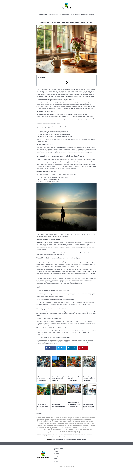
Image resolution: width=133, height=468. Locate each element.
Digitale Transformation (49, 419)
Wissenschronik (43, 14)
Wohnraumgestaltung (52, 436)
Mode (67, 14)
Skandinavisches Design (42, 432)
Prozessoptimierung (54, 429)
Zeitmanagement (64, 436)
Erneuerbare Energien (79, 421)
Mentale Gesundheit (59, 425)
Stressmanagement (84, 432)
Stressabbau (55, 432)
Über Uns (56, 460)
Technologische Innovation (43, 434)
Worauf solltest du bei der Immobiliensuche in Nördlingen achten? (74, 404)
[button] (94, 77)
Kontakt (67, 18)
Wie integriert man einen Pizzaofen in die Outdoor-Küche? (74, 378)
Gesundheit (57, 14)
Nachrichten (73, 14)
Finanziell (50, 14)
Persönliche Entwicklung (71, 427)
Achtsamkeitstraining (67, 417)
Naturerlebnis (59, 427)
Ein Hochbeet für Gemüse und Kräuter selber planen (42, 406)
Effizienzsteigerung (74, 419)
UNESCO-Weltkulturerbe (87, 434)
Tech (87, 14)
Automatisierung (78, 417)
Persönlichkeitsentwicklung (86, 427)
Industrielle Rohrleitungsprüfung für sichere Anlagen (43, 378)
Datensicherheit (87, 417)
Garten (56, 451)
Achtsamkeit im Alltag (52, 417)
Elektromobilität (86, 419)
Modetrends (69, 425)
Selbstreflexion (87, 429)
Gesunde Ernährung (45, 423)
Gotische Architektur (69, 423)
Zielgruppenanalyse (72, 436)
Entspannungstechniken (62, 421)
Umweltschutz (74, 434)
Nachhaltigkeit (48, 427)
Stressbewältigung (70, 431)
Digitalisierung (61, 419)
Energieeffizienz (43, 421)
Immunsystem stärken (80, 423)
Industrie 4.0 (91, 423)
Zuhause (91, 14)
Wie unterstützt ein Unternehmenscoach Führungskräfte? (88, 406)
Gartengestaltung (90, 421)
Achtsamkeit (40, 417)
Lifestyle (63, 14)
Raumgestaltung (64, 429)
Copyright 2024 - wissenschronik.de (66, 466)
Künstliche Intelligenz (44, 425)
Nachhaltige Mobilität (80, 425)
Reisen (83, 14)
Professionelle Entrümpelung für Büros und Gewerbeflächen (58, 406)
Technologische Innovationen (60, 434)
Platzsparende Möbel (41, 429)
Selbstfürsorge (75, 430)
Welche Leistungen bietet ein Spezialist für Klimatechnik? (89, 378)
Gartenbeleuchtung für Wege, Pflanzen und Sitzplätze (58, 378)
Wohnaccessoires (40, 436)
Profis (79, 14)
